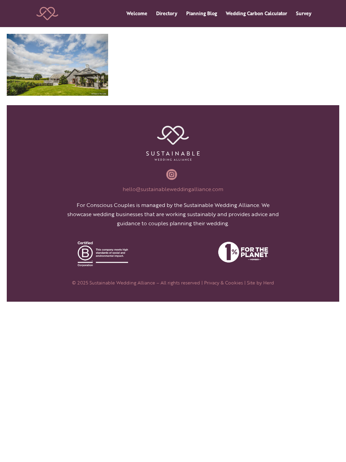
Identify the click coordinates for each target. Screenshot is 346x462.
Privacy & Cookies (223, 282)
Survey (304, 14)
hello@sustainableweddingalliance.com (173, 189)
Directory (166, 14)
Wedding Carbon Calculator (256, 14)
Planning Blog (201, 14)
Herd (268, 282)
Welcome (136, 14)
